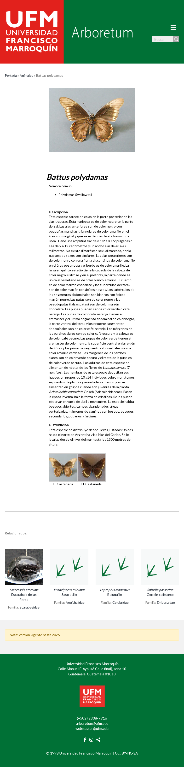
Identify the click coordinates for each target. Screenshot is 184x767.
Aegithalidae (75, 602)
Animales (26, 75)
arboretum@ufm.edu (92, 723)
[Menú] (173, 27)
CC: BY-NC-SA (126, 753)
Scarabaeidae (30, 607)
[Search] (176, 39)
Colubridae (120, 602)
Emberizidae (166, 602)
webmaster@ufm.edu (92, 728)
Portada (11, 75)
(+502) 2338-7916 (92, 718)
